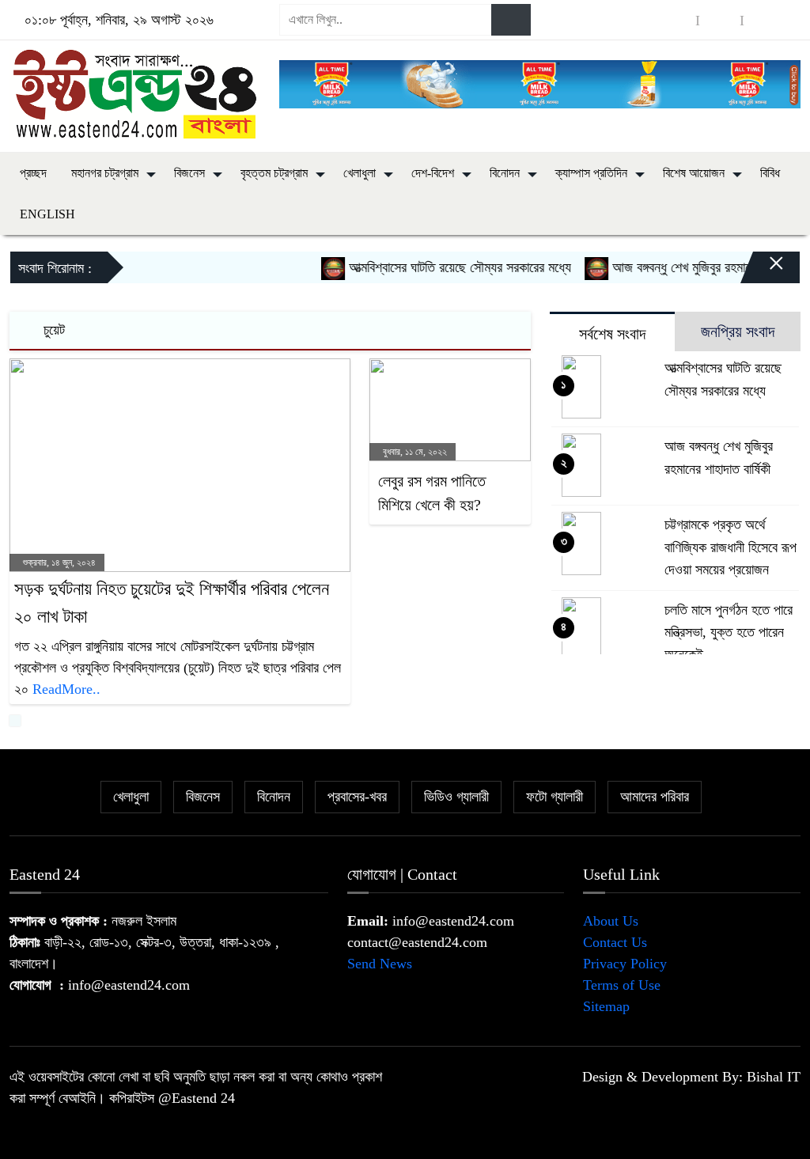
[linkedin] (764, 20)
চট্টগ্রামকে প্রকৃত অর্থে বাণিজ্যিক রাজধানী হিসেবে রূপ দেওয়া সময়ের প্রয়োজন (730, 547)
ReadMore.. (66, 689)
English (47, 214)
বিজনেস (189, 173)
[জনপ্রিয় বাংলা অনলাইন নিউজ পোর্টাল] (134, 92)
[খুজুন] (511, 20)
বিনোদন (505, 173)
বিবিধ (770, 173)
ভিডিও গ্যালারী (456, 797)
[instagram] (720, 20)
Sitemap (606, 1006)
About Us (610, 921)
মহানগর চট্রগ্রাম (104, 173)
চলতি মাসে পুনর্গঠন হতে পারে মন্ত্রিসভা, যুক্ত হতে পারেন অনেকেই (728, 632)
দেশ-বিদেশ (432, 173)
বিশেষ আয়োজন (694, 173)
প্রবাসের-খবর (357, 797)
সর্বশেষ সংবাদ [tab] (612, 334)
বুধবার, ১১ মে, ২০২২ (413, 451)
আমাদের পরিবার (654, 797)
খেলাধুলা (359, 173)
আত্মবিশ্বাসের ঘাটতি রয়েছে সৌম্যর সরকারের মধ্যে (445, 267)
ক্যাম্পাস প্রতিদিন (591, 173)
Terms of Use (621, 985)
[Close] (762, 271)
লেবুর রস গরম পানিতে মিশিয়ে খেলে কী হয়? (432, 492)
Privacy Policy (625, 964)
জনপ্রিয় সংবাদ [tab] (737, 331)
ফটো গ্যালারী (554, 797)
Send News (379, 964)
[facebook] (675, 20)
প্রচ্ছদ (33, 173)
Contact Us (615, 942)
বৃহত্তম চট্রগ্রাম (274, 173)
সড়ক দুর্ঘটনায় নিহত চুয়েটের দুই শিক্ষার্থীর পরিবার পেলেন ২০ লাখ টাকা (171, 603)
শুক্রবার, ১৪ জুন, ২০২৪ (58, 562)
